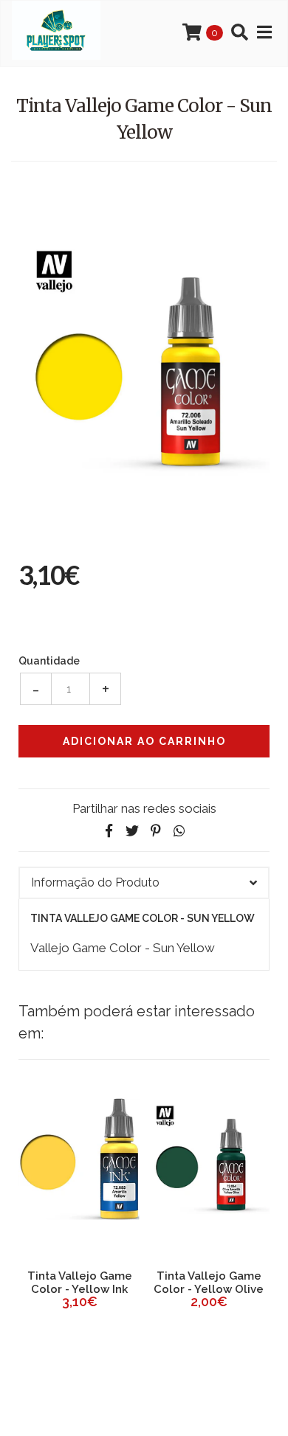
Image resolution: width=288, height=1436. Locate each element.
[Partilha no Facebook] (108, 830)
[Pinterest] (156, 830)
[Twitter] (132, 830)
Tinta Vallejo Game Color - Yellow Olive (209, 1282)
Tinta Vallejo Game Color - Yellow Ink (79, 1282)
